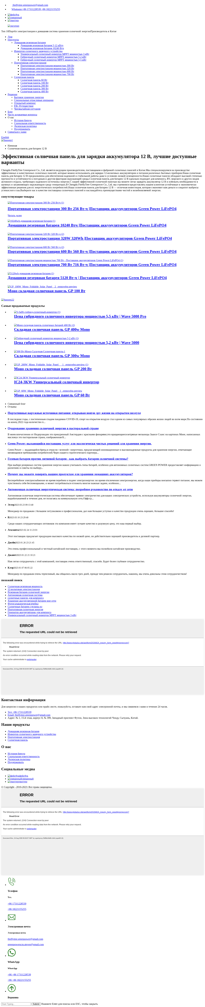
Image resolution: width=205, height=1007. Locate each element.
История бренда (23, 120)
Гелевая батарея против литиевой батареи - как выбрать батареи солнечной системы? (68, 458)
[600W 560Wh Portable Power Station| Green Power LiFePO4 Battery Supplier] (36, 247)
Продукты (13, 39)
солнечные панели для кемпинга (26, 598)
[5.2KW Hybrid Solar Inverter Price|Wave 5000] (46, 338)
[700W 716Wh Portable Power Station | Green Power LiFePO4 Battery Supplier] (65, 260)
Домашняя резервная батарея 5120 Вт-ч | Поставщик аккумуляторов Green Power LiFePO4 (87, 278)
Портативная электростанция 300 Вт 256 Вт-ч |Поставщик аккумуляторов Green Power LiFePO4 (92, 209)
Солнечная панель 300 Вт (34, 88)
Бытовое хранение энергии (29, 97)
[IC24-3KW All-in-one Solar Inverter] (42, 377)
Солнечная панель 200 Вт (34, 85)
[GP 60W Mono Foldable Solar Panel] (48, 390)
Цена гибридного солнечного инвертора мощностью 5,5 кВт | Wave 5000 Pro (80, 316)
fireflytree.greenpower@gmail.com (30, 5)
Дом (10, 36)
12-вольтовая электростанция (24, 589)
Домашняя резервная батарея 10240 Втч (42, 48)
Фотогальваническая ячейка (23, 603)
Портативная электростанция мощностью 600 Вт (47, 71)
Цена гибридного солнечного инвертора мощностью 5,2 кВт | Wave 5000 (76, 342)
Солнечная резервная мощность (25, 586)
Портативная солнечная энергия (25, 609)
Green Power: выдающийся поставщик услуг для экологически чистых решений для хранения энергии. (80, 443)
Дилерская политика (25, 126)
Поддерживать (22, 129)
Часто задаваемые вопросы (22, 114)
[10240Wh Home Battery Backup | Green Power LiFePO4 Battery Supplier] (31, 221)
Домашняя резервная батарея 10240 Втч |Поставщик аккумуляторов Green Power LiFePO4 (87, 225)
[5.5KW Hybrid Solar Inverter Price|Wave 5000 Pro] (37, 312)
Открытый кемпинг (25, 103)
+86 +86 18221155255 (19, 980)
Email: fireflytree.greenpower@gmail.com (29, 715)
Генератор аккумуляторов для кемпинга (29, 612)
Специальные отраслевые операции (33, 100)
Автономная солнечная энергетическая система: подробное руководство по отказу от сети (70, 489)
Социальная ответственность (30, 123)
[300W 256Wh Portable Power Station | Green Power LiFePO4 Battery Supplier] (36, 202)
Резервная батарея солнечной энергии (28, 592)
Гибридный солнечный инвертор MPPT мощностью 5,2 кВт (53, 57)
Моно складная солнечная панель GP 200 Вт (53, 369)
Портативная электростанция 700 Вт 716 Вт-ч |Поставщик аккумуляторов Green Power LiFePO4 (92, 264)
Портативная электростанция (30, 62)
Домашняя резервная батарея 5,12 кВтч (41, 45)
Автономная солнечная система (25, 595)
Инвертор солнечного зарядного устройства (38, 51)
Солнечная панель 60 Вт (33, 80)
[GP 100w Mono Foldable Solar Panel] (42, 286)
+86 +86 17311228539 (19, 974)
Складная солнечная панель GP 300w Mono (52, 356)
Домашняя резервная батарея (30, 42)
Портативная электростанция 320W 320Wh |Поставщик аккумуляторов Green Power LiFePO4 (90, 238)
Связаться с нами (17, 132)
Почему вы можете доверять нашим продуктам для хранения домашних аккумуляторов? (70, 474)
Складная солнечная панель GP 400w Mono (52, 329)
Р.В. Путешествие (23, 106)
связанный (28, 778)
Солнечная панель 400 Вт (34, 91)
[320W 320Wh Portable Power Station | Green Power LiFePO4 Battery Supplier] (36, 234)
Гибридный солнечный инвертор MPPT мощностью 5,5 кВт (53, 59)
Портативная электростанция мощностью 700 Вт (47, 74)
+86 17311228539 (17, 903)
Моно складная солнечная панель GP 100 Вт (46, 291)
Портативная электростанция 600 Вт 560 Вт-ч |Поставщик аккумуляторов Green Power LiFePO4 (92, 251)
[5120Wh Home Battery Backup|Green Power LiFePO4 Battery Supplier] (31, 273)
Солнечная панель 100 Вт (34, 83)
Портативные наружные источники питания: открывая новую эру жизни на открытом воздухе (74, 413)
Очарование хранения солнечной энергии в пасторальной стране (53, 428)
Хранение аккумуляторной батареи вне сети (32, 600)
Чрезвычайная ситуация (27, 108)
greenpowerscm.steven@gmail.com (26, 944)
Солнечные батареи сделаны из (25, 606)
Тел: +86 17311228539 (19, 712)
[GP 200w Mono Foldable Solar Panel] (51, 364)
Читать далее (15, 215)
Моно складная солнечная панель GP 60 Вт (52, 395)
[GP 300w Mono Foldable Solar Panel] (39, 351)
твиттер (23, 781)
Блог (10, 111)
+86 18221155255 (17, 909)
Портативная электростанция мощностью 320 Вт (47, 68)
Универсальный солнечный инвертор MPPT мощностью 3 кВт (54, 54)
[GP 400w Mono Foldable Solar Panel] (44, 325)
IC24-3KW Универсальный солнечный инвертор (56, 382)
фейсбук (23, 775)
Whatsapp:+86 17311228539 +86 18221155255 (36, 9)
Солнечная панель (24, 77)
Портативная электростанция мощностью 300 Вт (47, 65)
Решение (12, 94)
